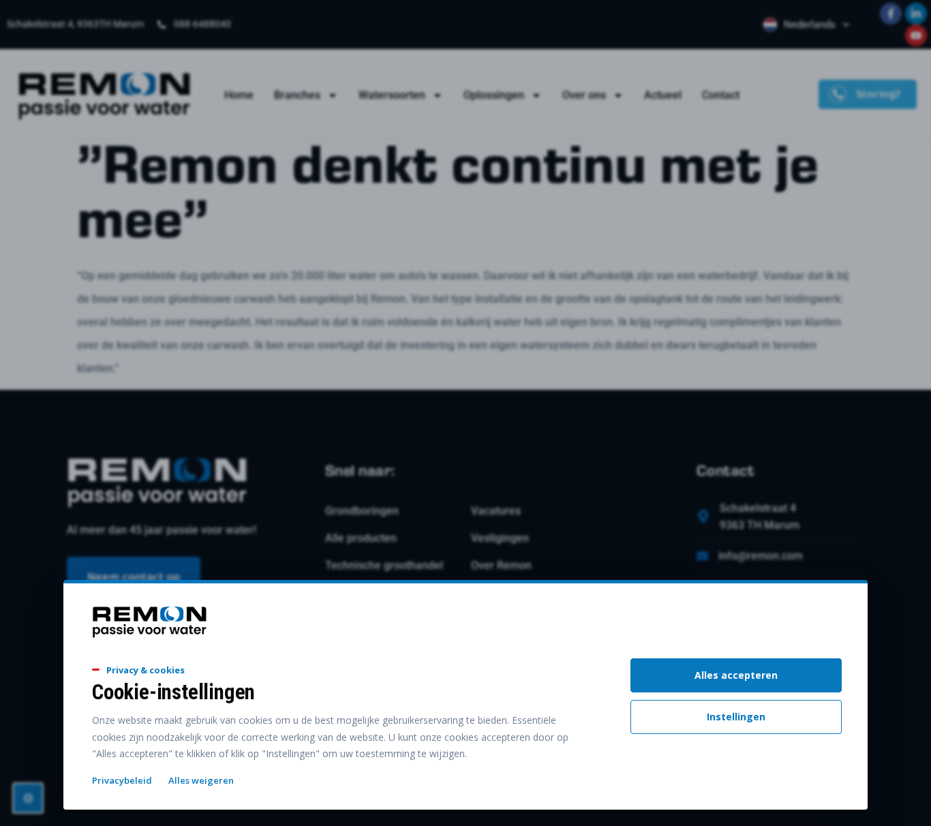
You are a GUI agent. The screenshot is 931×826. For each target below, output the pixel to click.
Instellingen (736, 716)
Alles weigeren (201, 780)
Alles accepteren (736, 675)
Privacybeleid (122, 780)
